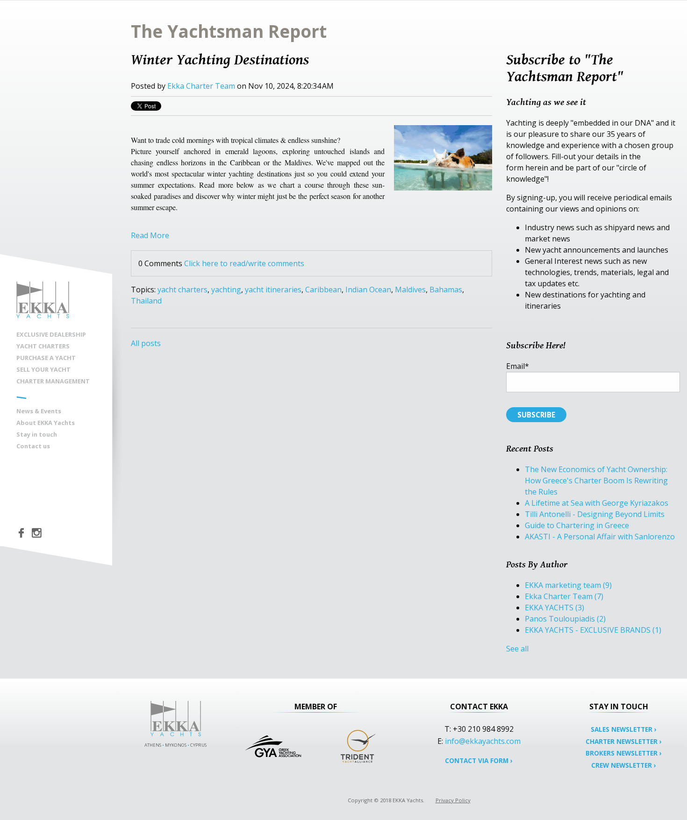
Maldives (410, 289)
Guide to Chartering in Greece (577, 525)
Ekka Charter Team (201, 86)
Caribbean (323, 289)
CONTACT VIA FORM (479, 760)
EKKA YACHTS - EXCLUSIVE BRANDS (593, 630)
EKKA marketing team (568, 585)
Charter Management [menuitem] (53, 381)
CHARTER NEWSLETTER (624, 741)
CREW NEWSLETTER (623, 765)
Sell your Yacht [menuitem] (43, 369)
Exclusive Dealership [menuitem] (51, 334)
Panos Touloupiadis (565, 619)
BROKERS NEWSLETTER (624, 753)
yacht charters (182, 289)
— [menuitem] (21, 396)
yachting (226, 289)
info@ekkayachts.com (483, 741)
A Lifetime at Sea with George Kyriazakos (596, 503)
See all (517, 648)
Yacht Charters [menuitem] (43, 346)
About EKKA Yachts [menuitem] (45, 422)
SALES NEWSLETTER (624, 729)
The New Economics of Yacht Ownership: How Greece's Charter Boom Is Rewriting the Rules (596, 480)
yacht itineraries (273, 289)
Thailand (146, 301)
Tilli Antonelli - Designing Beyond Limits (595, 514)
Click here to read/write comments (244, 263)
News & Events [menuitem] (38, 411)
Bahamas (445, 289)
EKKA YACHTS (554, 607)
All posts (146, 343)
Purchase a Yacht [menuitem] (46, 357)
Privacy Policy (453, 800)
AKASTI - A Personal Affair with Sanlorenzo (600, 536)
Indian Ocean (368, 289)
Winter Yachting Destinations (220, 59)
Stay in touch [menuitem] (36, 434)
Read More (150, 235)
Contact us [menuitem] (33, 446)
